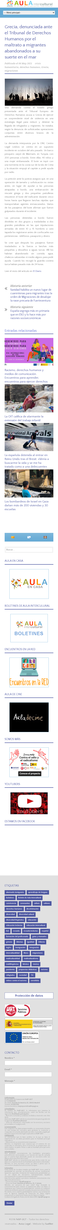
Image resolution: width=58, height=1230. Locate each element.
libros (26, 953)
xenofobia (35, 981)
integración (34, 948)
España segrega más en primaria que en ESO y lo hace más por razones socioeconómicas (29, 314)
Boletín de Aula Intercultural (29, 898)
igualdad (30, 942)
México (26, 964)
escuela (16, 931)
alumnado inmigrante (15, 892)
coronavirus (25, 903)
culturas (47, 903)
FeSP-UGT (21, 1219)
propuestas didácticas (28, 970)
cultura (36, 903)
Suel (49, 1224)
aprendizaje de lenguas (37, 892)
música (36, 964)
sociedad (23, 975)
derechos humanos (30, 67)
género (9, 942)
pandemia (10, 970)
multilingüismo (12, 964)
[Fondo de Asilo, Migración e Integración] (22, 1043)
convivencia (11, 903)
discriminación (32, 909)
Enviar (9, 1203)
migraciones (11, 70)
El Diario (37, 271)
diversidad (10, 914)
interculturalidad (12, 953)
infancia (41, 942)
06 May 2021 (25, 63)
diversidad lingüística (15, 920)
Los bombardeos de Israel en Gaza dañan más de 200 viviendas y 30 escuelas (27, 505)
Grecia (44, 67)
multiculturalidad (13, 959)
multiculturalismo (31, 959)
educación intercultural (35, 925)
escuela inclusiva (31, 931)
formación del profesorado (17, 936)
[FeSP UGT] (17, 1016)
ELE (7, 931)
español (45, 931)
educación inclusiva (14, 925)
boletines (10, 898)
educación (32, 920)
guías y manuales (39, 936)
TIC (32, 975)
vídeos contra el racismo (16, 981)
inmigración (20, 948)
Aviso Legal (24, 1224)
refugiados (10, 975)
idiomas (19, 942)
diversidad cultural (26, 914)
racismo (44, 970)
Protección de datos (29, 995)
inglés (8, 948)
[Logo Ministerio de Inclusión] (29, 1029)
